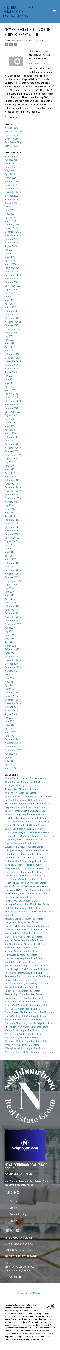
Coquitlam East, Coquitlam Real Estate (24, 854)
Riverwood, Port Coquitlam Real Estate (24, 998)
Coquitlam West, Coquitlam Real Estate (24, 857)
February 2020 (12, 437)
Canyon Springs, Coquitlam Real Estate (25, 814)
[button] (6, 1277)
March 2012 (10, 768)
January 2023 (11, 314)
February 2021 (12, 394)
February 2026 (12, 181)
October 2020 (11, 408)
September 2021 (13, 368)
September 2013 (13, 710)
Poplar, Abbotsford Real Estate (20, 980)
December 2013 (13, 699)
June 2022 (10, 340)
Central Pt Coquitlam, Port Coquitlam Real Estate (29, 836)
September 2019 (13, 455)
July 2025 (9, 206)
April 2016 (10, 599)
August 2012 (11, 753)
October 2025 (11, 196)
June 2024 (10, 253)
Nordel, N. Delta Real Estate (19, 962)
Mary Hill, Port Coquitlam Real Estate (23, 937)
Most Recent (11, 156)
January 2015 (11, 653)
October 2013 (11, 707)
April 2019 (10, 473)
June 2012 (9, 757)
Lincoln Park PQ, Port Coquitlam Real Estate (27, 926)
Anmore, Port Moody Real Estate (21, 789)
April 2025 (10, 217)
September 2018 (13, 498)
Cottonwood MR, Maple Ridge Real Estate (26, 861)
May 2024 (9, 257)
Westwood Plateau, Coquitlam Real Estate (26, 1041)
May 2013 (9, 725)
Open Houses (11, 138)
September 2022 (13, 329)
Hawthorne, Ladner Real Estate (21, 901)
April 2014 (10, 685)
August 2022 (11, 332)
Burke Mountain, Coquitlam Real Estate (25, 811)
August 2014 (11, 671)
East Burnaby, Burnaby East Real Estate (25, 875)
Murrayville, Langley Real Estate (21, 955)
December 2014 (13, 656)
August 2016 (11, 584)
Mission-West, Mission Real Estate (22, 951)
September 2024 (13, 242)
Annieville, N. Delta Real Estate (20, 793)
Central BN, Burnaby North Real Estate (25, 825)
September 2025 (13, 199)
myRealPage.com (35, 1293)
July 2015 (9, 631)
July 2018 (9, 505)
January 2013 (11, 735)
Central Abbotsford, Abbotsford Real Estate (27, 821)
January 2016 (11, 609)
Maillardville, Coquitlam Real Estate (23, 933)
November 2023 (13, 278)
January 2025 (11, 228)
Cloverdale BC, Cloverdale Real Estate (24, 847)
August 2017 (11, 541)
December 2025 (13, 188)
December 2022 (13, 318)
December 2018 (13, 487)
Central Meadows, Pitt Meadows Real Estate (27, 832)
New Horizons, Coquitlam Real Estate (24, 958)
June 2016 (10, 591)
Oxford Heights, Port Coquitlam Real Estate (27, 969)
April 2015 (10, 642)
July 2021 (9, 376)
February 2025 (12, 224)
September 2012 (13, 750)
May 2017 (9, 552)
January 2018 (11, 523)
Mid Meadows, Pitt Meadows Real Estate (25, 944)
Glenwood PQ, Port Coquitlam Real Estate (26, 893)
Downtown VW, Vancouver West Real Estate (27, 868)
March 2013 (10, 732)
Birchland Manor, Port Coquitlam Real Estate (28, 803)
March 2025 (10, 221)
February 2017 (12, 563)
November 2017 (13, 530)
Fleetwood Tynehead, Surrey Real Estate (25, 883)
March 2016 (10, 602)
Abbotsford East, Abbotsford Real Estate (25, 778)
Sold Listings (11, 146)
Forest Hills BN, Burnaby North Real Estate (26, 886)
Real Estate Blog (13, 142)
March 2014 (10, 689)
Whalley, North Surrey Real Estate (22, 1045)
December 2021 (13, 358)
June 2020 (10, 422)
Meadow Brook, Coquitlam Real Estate (24, 940)
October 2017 (11, 534)
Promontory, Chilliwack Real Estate (22, 987)
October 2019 (11, 451)
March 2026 (11, 178)
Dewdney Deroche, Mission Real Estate (25, 865)
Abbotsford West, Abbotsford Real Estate (26, 782)
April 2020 (10, 430)
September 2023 (13, 286)
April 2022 (10, 347)
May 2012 (9, 761)
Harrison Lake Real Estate (18, 897)
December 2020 (13, 401)
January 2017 (11, 566)
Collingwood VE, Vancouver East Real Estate (27, 850)
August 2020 (11, 415)
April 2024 (10, 260)
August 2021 (11, 372)
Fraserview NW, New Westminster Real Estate (28, 890)
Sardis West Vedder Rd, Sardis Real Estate (26, 1005)
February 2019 (12, 480)
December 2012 (13, 739)
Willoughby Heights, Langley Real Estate (25, 1048)
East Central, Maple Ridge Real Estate (24, 879)
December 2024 (13, 232)
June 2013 (9, 721)
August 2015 (11, 627)
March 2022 (10, 350)
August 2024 (11, 246)
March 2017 (10, 559)
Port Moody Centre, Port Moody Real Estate (27, 983)
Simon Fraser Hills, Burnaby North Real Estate (28, 1012)
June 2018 (10, 509)
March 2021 (10, 390)
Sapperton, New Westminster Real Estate (26, 1001)
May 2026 (9, 170)
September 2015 (13, 624)
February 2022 (12, 354)
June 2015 (9, 635)
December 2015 (13, 613)
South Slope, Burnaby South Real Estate (25, 1019)
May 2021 (9, 383)
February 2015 (12, 649)
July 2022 (9, 336)
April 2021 (10, 386)
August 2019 (11, 458)
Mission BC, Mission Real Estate (21, 947)
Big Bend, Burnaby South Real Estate (24, 800)
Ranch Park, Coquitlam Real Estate (22, 991)
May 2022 (9, 343)
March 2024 (11, 264)
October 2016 (11, 577)
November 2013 (13, 703)
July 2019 (9, 462)
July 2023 (9, 293)
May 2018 (9, 512)
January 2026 (11, 185)
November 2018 (13, 491)
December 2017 (13, 527)
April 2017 (10, 555)
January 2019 (11, 484)
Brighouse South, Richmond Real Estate (25, 807)
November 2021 (13, 361)
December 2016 (13, 570)
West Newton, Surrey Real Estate (21, 1037)
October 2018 (11, 494)
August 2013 (11, 714)
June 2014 (10, 678)
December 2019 (13, 444)
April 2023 (10, 304)
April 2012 (10, 764)
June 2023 (10, 296)
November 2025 (13, 192)
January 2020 (11, 440)
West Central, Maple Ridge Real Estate (24, 1034)
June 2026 (10, 167)
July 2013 (9, 717)
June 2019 (10, 466)
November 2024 (13, 235)
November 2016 (13, 573)
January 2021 (11, 397)
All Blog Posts (11, 128)
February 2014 (12, 692)
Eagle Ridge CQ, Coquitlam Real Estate (24, 872)
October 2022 (11, 325)
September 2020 (13, 412)
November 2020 (13, 404)
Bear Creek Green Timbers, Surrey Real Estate (28, 796)
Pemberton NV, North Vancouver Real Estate (28, 976)
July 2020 (9, 419)
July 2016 (9, 588)
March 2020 (11, 433)
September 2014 (13, 667)
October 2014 (11, 663)
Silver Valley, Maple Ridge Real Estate (24, 1009)
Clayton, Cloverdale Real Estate (21, 843)
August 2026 (11, 160)
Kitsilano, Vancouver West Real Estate (24, 919)
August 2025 (11, 203)
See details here (37, 63)
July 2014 (9, 674)
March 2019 (10, 476)
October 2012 (11, 746)
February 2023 (12, 311)
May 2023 (9, 300)
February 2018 (12, 520)
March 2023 (10, 307)
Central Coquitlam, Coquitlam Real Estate (26, 829)
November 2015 (13, 617)
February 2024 (12, 268)
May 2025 (9, 214)
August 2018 (11, 502)
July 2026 (9, 163)
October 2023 (11, 282)
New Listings (11, 135)
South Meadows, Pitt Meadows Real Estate (26, 1016)
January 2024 (11, 271)
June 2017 (9, 548)
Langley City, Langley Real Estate (21, 922)
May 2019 (9, 469)
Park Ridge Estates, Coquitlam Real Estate (26, 973)
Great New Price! (13, 131)
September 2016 (13, 581)
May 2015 (9, 638)
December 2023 (13, 275)
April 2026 (10, 174)
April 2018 (10, 516)
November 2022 (13, 322)
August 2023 (11, 289)
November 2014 (13, 660)
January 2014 (11, 696)
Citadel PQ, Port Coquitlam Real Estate (24, 839)
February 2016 (12, 606)
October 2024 (11, 239)
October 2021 (11, 365)
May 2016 (9, 595)
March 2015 (10, 645)
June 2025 (10, 210)
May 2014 (9, 681)
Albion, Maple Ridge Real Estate (21, 785)
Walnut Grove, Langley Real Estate (22, 1030)
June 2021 (9, 379)
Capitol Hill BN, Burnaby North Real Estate (26, 818)
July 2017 (9, 545)
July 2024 (9, 250)
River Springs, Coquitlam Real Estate (23, 994)
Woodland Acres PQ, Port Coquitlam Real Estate (29, 1052)
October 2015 (11, 620)
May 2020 (9, 426)
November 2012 (13, 743)
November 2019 (13, 448)
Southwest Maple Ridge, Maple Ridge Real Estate (30, 1023)
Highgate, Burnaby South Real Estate (24, 908)
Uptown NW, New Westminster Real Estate (26, 1027)
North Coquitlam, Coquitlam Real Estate (25, 965)
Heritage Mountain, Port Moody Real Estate (27, 904)
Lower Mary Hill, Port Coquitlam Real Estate (27, 929)
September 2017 (13, 537)
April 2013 (10, 728)
